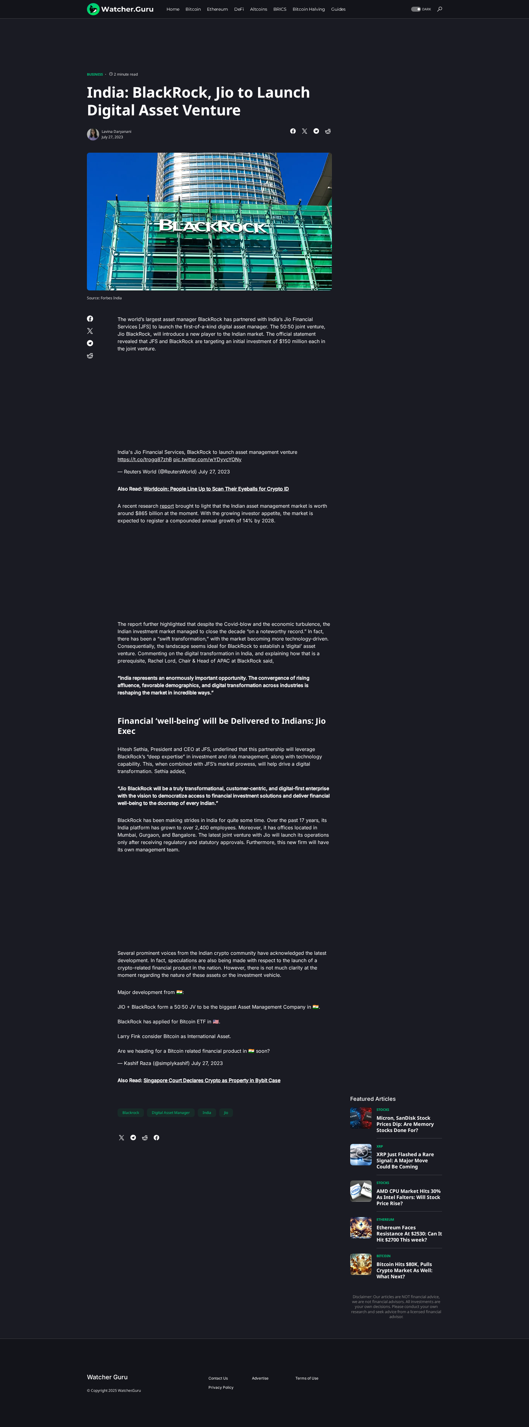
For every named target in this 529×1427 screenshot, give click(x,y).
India (207, 1112)
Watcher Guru (107, 1377)
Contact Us (218, 1378)
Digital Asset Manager (171, 1112)
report (167, 506)
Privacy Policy (221, 1387)
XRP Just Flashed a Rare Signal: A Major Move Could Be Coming (405, 1160)
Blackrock (130, 1112)
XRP (380, 1146)
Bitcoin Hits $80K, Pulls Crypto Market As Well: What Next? (405, 1270)
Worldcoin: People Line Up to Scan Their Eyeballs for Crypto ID (216, 489)
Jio (226, 1112)
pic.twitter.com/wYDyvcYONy (207, 459)
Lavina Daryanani (116, 131)
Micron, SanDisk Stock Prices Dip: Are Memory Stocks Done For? (405, 1124)
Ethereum (385, 1219)
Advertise (260, 1378)
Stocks (383, 1109)
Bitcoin (384, 1255)
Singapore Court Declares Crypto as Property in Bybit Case (212, 1080)
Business (95, 74)
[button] (420, 9)
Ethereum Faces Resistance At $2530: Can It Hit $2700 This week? (409, 1233)
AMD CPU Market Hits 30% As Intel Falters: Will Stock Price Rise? (409, 1197)
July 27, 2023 (214, 472)
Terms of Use (306, 1378)
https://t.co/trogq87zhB (145, 459)
